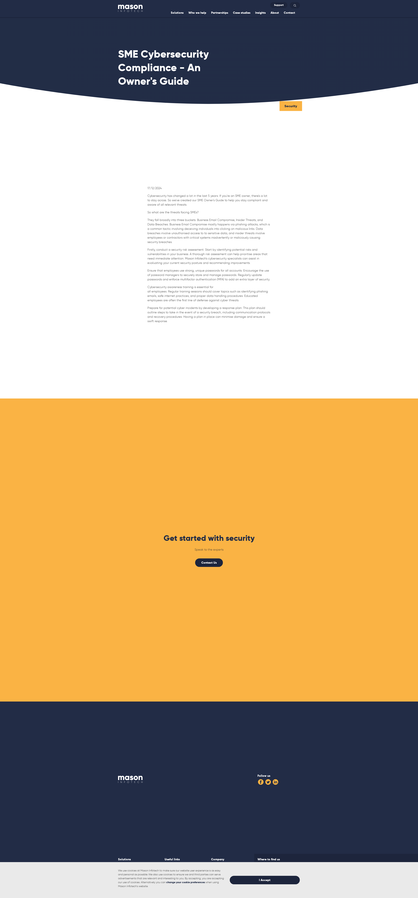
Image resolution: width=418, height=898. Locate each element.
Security (290, 106)
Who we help (197, 13)
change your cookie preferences (185, 882)
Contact (289, 13)
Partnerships (219, 13)
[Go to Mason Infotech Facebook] (260, 781)
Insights (260, 13)
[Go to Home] (130, 8)
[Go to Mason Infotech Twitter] (268, 781)
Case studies (241, 13)
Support (279, 5)
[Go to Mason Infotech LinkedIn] (275, 781)
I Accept (264, 880)
